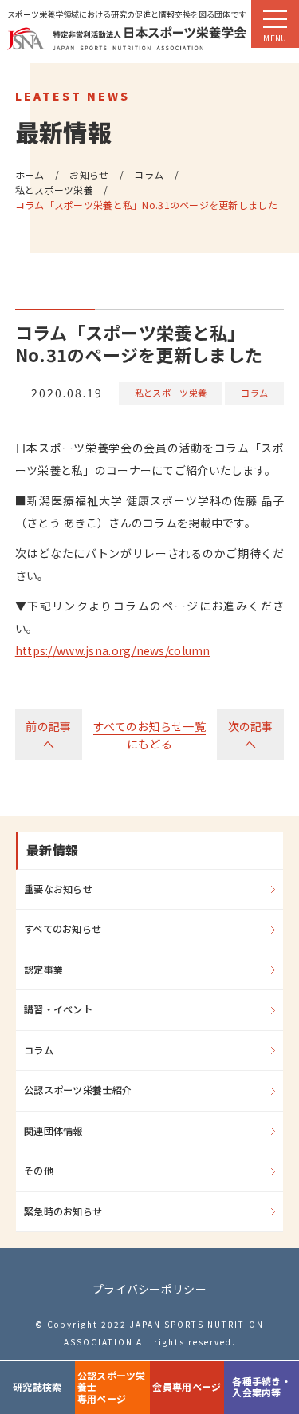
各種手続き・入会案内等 (261, 1386)
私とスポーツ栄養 (171, 392)
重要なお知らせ (58, 889)
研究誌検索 (37, 1386)
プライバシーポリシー (149, 1289)
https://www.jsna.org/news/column (112, 650)
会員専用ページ (186, 1386)
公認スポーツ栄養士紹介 (78, 1090)
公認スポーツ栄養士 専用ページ (111, 1387)
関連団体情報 (53, 1131)
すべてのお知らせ (62, 929)
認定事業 (43, 969)
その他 (38, 1170)
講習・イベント (58, 1009)
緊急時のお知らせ (63, 1211)
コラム (254, 392)
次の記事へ (250, 735)
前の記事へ (48, 735)
